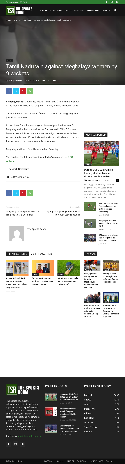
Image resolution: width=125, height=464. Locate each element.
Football (88, 165)
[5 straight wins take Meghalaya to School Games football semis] (111, 265)
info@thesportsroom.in (29, 436)
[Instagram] (111, 2)
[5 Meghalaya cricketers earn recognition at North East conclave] (90, 238)
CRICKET (68, 10)
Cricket (17, 20)
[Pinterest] (23, 91)
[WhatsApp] (30, 91)
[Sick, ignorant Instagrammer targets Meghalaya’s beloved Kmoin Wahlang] (92, 265)
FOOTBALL (44, 10)
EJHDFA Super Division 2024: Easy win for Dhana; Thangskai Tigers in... (111, 311)
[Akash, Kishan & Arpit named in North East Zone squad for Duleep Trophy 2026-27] (17, 268)
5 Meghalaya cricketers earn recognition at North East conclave (108, 238)
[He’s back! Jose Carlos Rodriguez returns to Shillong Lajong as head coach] (92, 297)
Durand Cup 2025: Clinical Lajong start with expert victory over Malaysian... (99, 173)
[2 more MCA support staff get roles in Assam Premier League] (43, 268)
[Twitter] (16, 91)
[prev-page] (8, 293)
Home (8, 20)
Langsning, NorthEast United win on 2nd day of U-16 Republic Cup (69, 397)
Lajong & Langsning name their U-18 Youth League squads (63, 213)
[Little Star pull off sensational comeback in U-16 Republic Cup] (51, 428)
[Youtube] (116, 2)
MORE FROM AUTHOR (41, 254)
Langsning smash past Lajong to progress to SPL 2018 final (22, 213)
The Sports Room (16, 80)
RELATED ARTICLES (17, 254)
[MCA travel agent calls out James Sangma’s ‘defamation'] (68, 268)
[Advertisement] (104, 107)
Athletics (88, 270)
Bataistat (57, 10)
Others (105, 10)
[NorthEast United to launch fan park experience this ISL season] (51, 411)
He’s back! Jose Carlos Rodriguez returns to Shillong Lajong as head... (92, 311)
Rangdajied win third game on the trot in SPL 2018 (108, 223)
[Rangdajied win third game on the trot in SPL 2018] (90, 223)
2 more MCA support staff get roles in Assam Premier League (42, 281)
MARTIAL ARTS (93, 10)
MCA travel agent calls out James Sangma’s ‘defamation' (67, 281)
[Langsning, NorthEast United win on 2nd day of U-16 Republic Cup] (51, 397)
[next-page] (13, 293)
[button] (115, 10)
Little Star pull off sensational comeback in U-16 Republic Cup (69, 428)
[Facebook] (106, 2)
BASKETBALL (79, 10)
